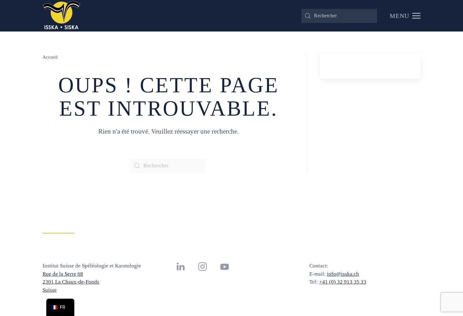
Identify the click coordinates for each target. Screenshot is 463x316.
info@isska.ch (343, 274)
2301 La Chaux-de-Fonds (71, 282)
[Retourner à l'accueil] (61, 16)
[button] (405, 16)
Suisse (50, 290)
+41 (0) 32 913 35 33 (342, 282)
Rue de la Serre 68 (63, 274)
